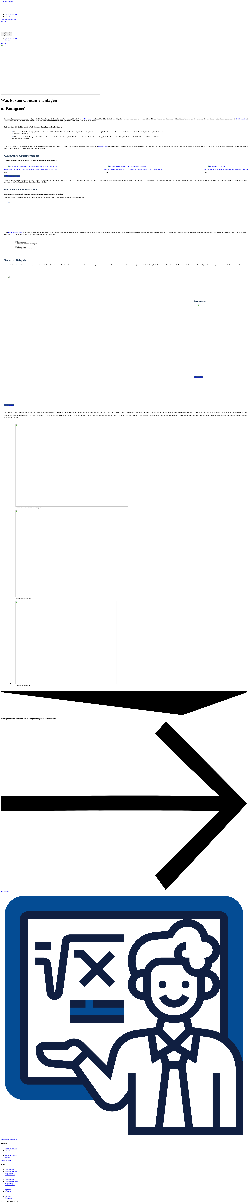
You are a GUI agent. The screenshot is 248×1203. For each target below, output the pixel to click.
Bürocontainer (9, 1173)
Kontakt (3, 21)
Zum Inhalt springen (7, 1)
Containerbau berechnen (8, 19)
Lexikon (7, 16)
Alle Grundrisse (9, 405)
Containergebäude (241, 119)
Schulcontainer (9, 1169)
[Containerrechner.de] (19, 11)
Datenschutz (8, 1191)
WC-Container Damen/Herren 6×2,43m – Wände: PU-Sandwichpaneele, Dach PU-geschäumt (133, 169)
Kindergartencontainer (15, 232)
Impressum (8, 1190)
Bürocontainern (89, 119)
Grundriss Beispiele (11, 14)
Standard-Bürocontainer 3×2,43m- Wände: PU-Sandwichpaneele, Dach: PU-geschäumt (31, 169)
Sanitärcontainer (103, 146)
